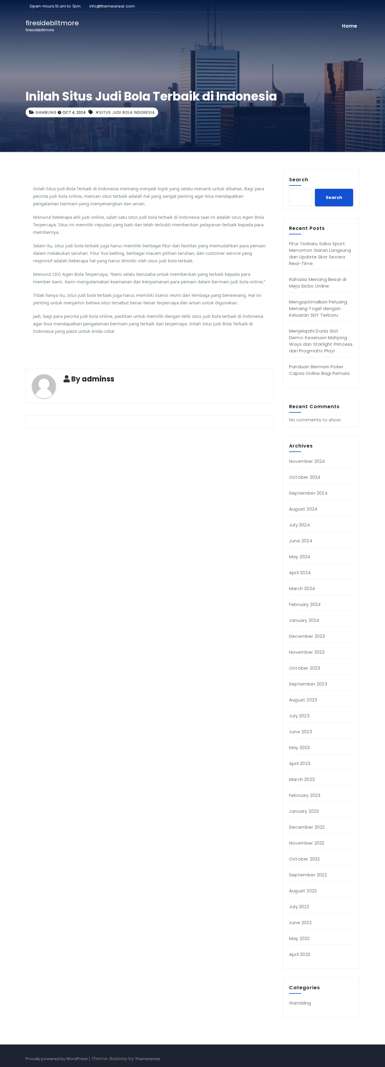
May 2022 (299, 938)
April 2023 (299, 763)
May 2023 (299, 747)
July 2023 (299, 716)
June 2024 (300, 541)
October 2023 (304, 668)
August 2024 (303, 509)
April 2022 (299, 954)
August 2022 (303, 891)
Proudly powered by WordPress (57, 1059)
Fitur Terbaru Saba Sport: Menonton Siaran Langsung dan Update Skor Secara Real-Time (320, 253)
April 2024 (300, 572)
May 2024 (299, 556)
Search (298, 179)
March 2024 (302, 588)
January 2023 (304, 811)
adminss (98, 379)
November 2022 (307, 843)
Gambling (46, 112)
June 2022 (300, 922)
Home (349, 26)
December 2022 (307, 827)
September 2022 (308, 875)
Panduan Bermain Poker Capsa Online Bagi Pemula (319, 369)
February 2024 (305, 604)
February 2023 (305, 795)
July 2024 (299, 525)
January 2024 (304, 620)
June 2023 (300, 731)
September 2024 (308, 493)
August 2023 (303, 700)
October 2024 (304, 477)
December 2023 (307, 636)
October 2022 (304, 859)
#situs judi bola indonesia (125, 112)
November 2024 (307, 461)
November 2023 (307, 652)
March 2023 (302, 779)
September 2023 (308, 684)
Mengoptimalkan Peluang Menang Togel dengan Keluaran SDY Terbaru (318, 308)
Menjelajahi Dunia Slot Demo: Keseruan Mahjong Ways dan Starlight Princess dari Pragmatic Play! (321, 341)
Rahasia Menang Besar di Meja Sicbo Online (317, 282)
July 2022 (299, 906)
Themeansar (147, 1059)
